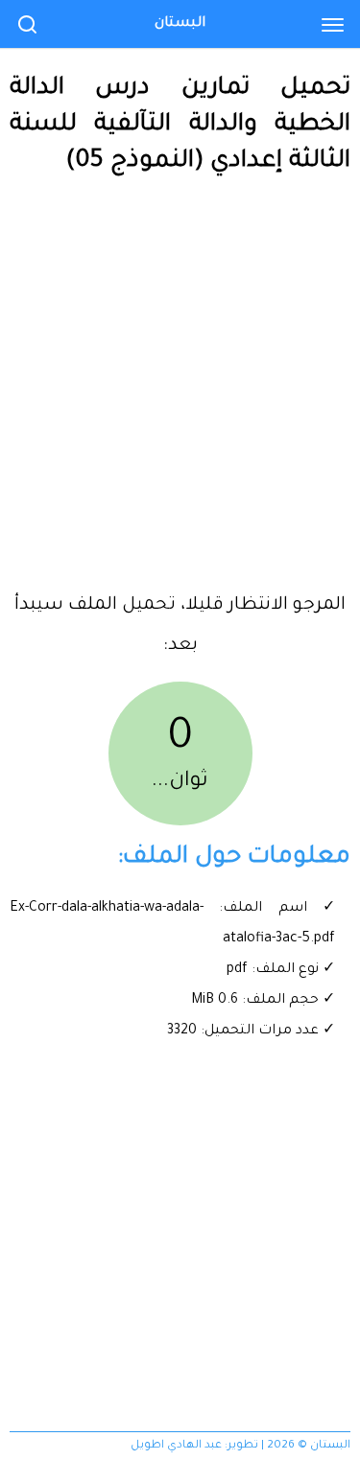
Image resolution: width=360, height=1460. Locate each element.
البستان (180, 24)
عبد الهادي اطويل (176, 1446)
